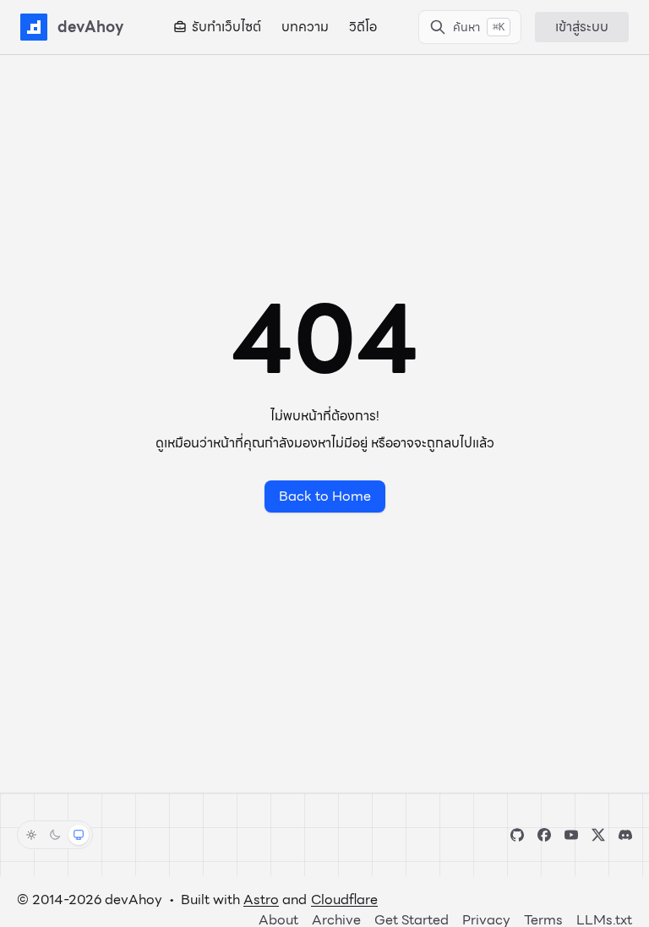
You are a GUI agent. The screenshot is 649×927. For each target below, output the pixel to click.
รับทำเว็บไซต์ (226, 27)
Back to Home (325, 496)
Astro (261, 899)
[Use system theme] (78, 835)
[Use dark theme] (55, 835)
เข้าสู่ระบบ (581, 26)
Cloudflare (344, 899)
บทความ (305, 27)
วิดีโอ (363, 27)
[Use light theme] (31, 835)
